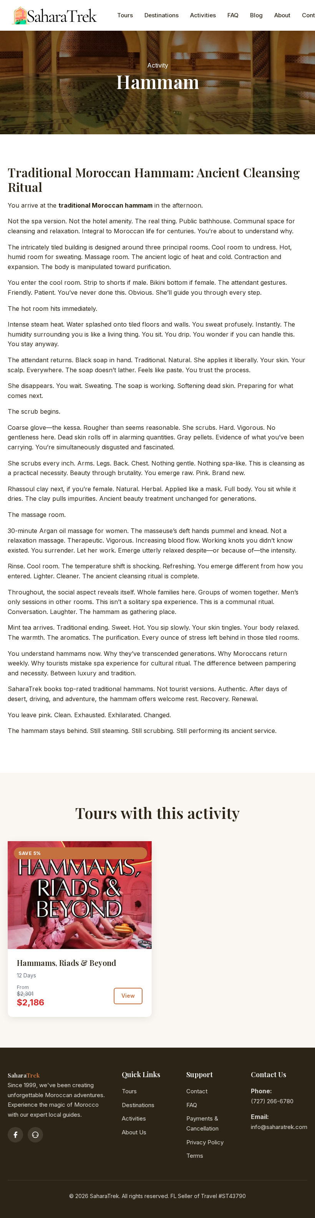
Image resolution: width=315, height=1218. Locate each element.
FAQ (233, 15)
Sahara (24, 1075)
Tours (125, 15)
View (128, 995)
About (282, 15)
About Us (134, 1132)
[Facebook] (15, 1134)
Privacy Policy (205, 1142)
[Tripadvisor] (35, 1134)
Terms (194, 1155)
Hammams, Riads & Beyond (66, 962)
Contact (196, 1091)
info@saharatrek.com (279, 1127)
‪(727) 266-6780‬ (272, 1101)
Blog (256, 15)
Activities (203, 15)
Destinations (161, 15)
